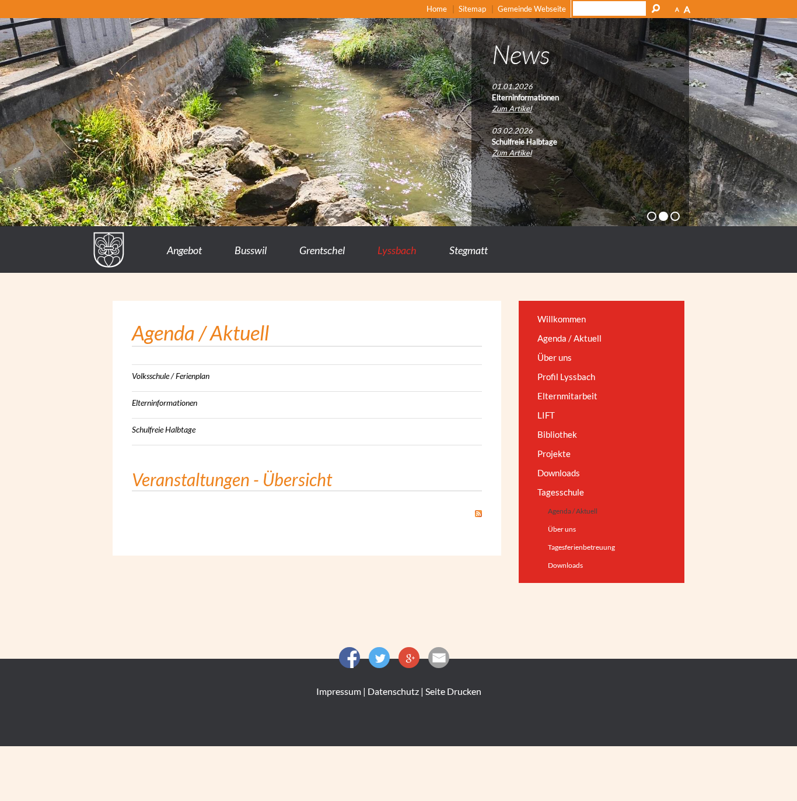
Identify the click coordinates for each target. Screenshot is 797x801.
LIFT (546, 415)
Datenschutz (393, 691)
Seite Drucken (453, 691)
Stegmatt (468, 250)
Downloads (558, 473)
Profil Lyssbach (566, 376)
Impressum (338, 691)
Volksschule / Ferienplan (170, 376)
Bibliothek (557, 434)
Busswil (251, 250)
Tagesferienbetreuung (581, 547)
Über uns (554, 357)
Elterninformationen (164, 402)
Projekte (554, 453)
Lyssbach (397, 250)
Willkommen (561, 319)
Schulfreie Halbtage (163, 429)
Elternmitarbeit (567, 396)
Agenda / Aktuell (569, 338)
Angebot (184, 250)
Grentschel (322, 250)
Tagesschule (560, 492)
